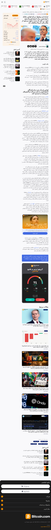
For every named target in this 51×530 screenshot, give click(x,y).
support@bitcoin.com (45, 526)
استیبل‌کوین (36, 247)
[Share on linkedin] (28, 46)
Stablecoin (36, 441)
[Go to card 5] (12, 44)
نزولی (40, 299)
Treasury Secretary (43, 443)
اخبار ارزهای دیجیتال (44, 11)
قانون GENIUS (45, 111)
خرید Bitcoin (15, 15)
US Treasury (33, 443)
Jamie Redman (42, 46)
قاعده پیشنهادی (40, 120)
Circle (29, 192)
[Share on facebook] (35, 46)
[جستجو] (5, 2)
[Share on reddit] (31, 46)
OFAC (39, 155)
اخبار (47, 11)
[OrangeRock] (43, 9)
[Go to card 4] (11, 44)
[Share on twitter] (33, 46)
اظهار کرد (32, 203)
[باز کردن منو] (2, 2)
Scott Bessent (44, 441)
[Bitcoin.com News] (46, 2)
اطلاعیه (46, 96)
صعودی (30, 299)
